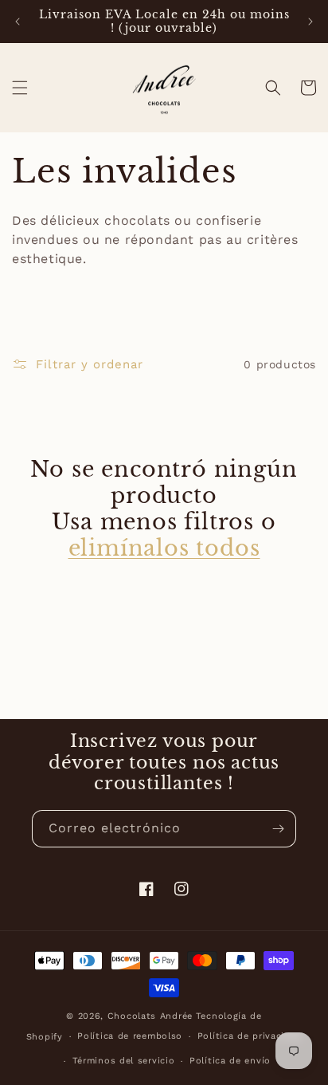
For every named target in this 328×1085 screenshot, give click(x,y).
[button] (19, 87)
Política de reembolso (129, 1036)
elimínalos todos (164, 548)
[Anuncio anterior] (17, 21)
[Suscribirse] (277, 828)
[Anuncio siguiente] (310, 21)
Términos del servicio (123, 1061)
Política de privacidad (249, 1036)
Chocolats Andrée (150, 1016)
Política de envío (230, 1061)
